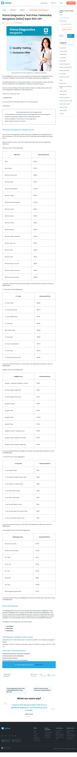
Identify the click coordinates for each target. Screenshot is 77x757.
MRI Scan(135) (62, 83)
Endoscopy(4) (62, 73)
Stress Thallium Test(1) (64, 104)
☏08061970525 (38, 665)
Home (4, 10)
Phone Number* (63, 21)
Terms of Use (37, 740)
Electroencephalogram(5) (65, 67)
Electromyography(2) (64, 70)
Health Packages (60, 734)
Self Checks (69, 738)
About (35, 730)
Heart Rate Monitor (71, 735)
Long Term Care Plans (59, 738)
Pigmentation (48, 734)
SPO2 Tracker (70, 733)
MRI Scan (22, 10)
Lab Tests (58, 732)
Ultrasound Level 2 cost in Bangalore (13, 656)
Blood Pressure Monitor (70, 731)
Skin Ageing (47, 737)
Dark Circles (47, 735)
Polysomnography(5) (64, 97)
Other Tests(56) (62, 94)
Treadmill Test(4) (63, 107)
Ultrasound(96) (63, 110)
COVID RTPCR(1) (63, 54)
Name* (61, 14)
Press (35, 735)
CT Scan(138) (62, 57)
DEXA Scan (13, 10)
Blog (35, 732)
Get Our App (71, 3)
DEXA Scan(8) (62, 60)
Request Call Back (66, 29)
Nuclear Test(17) (63, 91)
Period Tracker (70, 737)
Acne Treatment (48, 732)
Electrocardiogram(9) (64, 64)
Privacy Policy (37, 739)
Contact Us (36, 737)
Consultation (59, 730)
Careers (35, 734)
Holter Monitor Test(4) (64, 77)
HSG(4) (61, 80)
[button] (27, 716)
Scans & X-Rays (59, 735)
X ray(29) (61, 113)
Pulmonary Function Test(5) (65, 100)
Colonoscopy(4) (63, 51)
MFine (54, 675)
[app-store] (6, 740)
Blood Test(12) (62, 48)
